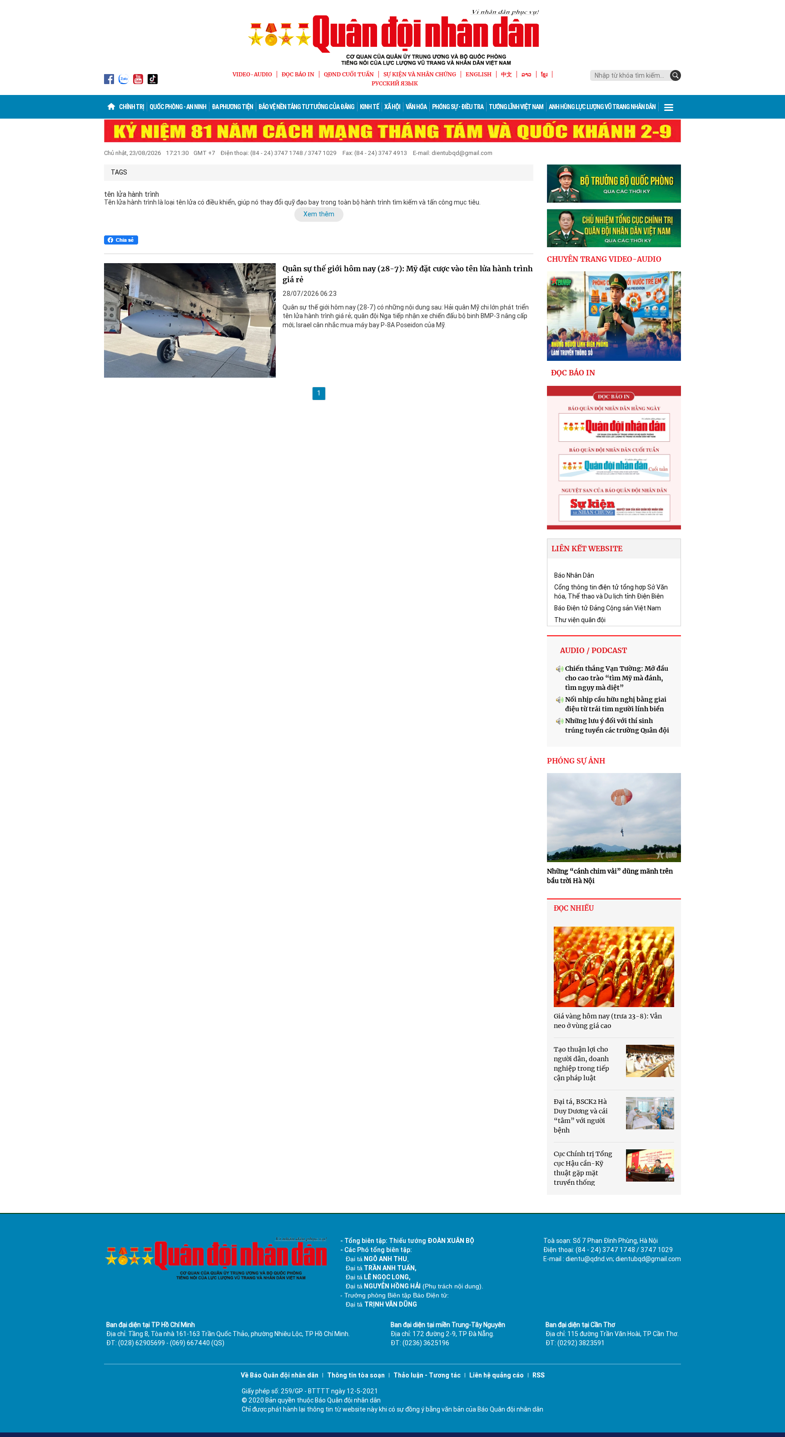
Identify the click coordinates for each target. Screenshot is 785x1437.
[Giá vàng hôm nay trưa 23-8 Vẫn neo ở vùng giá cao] (614, 967)
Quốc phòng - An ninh (177, 107)
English (479, 74)
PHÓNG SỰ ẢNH (576, 760)
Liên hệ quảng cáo (496, 1375)
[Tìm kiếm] (675, 75)
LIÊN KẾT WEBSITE (586, 548)
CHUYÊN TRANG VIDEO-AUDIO (604, 259)
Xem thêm (318, 214)
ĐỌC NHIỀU (574, 908)
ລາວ (527, 74)
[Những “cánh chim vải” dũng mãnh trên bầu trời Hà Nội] (614, 818)
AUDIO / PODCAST (593, 650)
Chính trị (131, 107)
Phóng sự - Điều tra (457, 107)
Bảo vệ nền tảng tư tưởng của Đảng (306, 107)
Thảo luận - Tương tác (427, 1375)
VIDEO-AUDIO (252, 74)
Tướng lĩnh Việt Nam (516, 107)
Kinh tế (369, 107)
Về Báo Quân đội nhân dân (279, 1375)
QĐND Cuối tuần (349, 74)
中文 (506, 74)
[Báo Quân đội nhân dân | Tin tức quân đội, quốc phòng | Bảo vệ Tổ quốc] (392, 37)
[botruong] (614, 184)
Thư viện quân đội (580, 620)
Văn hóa (416, 107)
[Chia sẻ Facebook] (121, 239)
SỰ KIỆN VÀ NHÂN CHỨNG (419, 74)
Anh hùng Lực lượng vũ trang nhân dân (602, 107)
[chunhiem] (614, 228)
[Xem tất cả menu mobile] (669, 107)
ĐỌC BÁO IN (298, 74)
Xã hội (392, 107)
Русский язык (395, 83)
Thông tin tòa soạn (356, 1375)
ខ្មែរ (544, 74)
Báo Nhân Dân (574, 575)
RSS (538, 1375)
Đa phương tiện (232, 107)
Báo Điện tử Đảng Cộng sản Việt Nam (607, 608)
